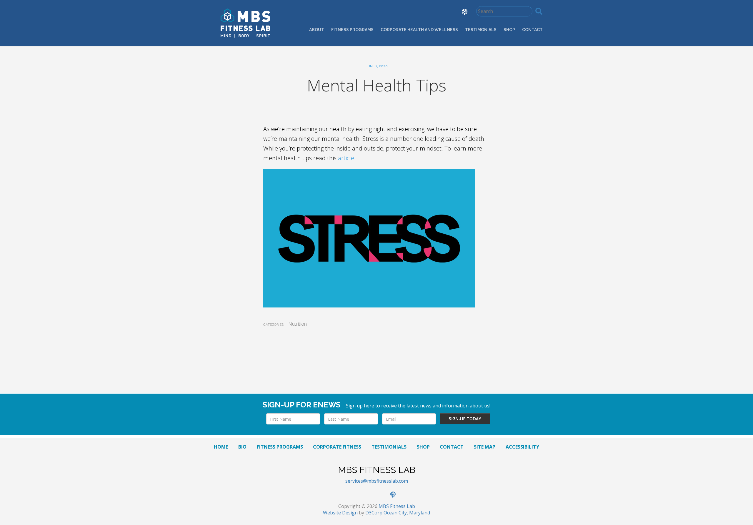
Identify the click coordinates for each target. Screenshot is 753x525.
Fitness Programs (352, 29)
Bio (242, 447)
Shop (509, 29)
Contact (532, 29)
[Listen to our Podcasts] (460, 12)
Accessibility (522, 447)
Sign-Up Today (465, 418)
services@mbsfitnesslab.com (376, 481)
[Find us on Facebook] (411, 12)
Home (221, 447)
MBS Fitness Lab (397, 506)
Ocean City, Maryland (407, 512)
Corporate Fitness (337, 447)
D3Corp (373, 512)
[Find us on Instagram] (444, 12)
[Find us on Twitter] (427, 12)
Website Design (340, 512)
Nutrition (297, 324)
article (346, 158)
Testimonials (481, 29)
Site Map (484, 447)
